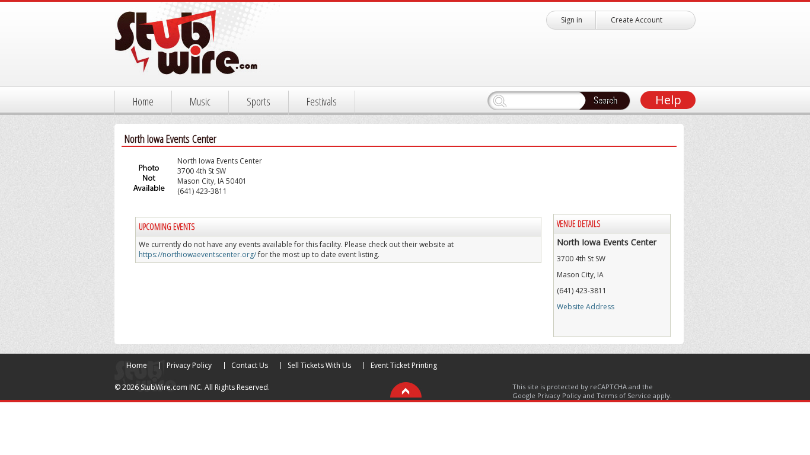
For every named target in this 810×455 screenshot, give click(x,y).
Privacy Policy (189, 365)
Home (143, 101)
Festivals (322, 101)
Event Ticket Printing (404, 365)
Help (668, 100)
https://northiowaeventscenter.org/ (197, 254)
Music (200, 101)
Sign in (571, 20)
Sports (258, 101)
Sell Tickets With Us (319, 365)
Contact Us (249, 365)
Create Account (636, 20)
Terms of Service (624, 395)
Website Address (585, 307)
